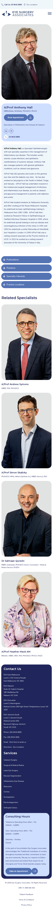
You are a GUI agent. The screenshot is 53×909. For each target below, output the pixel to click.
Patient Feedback (26, 894)
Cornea (6, 792)
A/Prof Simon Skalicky (14, 472)
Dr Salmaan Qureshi (12, 561)
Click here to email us (17, 742)
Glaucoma (8, 786)
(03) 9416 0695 (15, 732)
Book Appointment (16, 117)
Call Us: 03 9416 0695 (13, 4)
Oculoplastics (9, 797)
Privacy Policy (26, 905)
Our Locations (31, 4)
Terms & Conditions (26, 900)
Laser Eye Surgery (11, 770)
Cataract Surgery (10, 760)
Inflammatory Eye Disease (14, 781)
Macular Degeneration (12, 776)
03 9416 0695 (14, 137)
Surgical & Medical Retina (14, 765)
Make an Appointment (18, 871)
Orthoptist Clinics (10, 808)
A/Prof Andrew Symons (15, 384)
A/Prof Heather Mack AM (15, 651)
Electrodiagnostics (11, 802)
